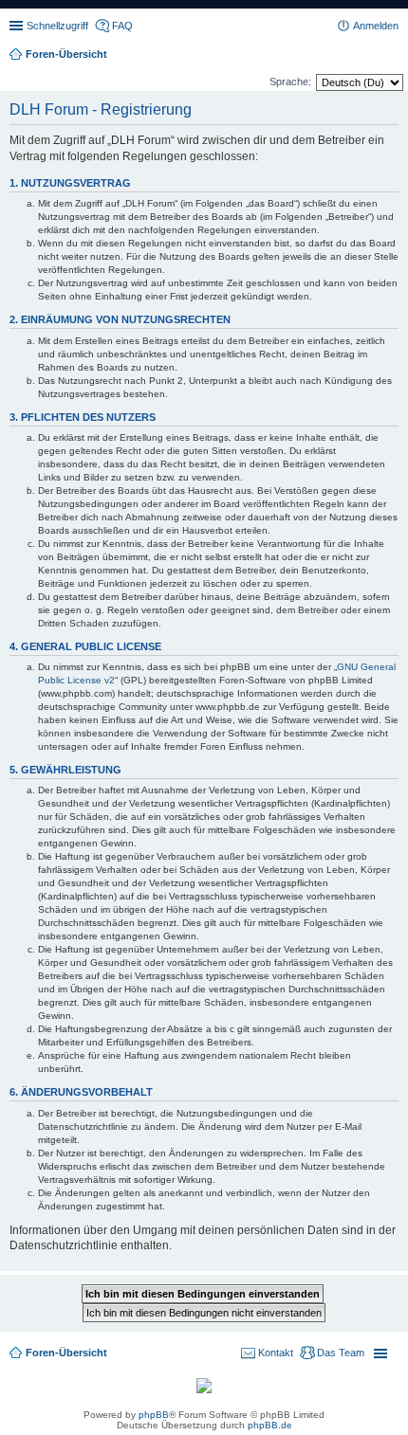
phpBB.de (270, 1425)
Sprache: (290, 81)
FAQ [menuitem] (122, 25)
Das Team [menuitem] (340, 1352)
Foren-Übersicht (66, 1352)
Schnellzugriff (57, 25)
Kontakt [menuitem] (275, 1352)
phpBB (154, 1414)
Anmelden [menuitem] (376, 25)
